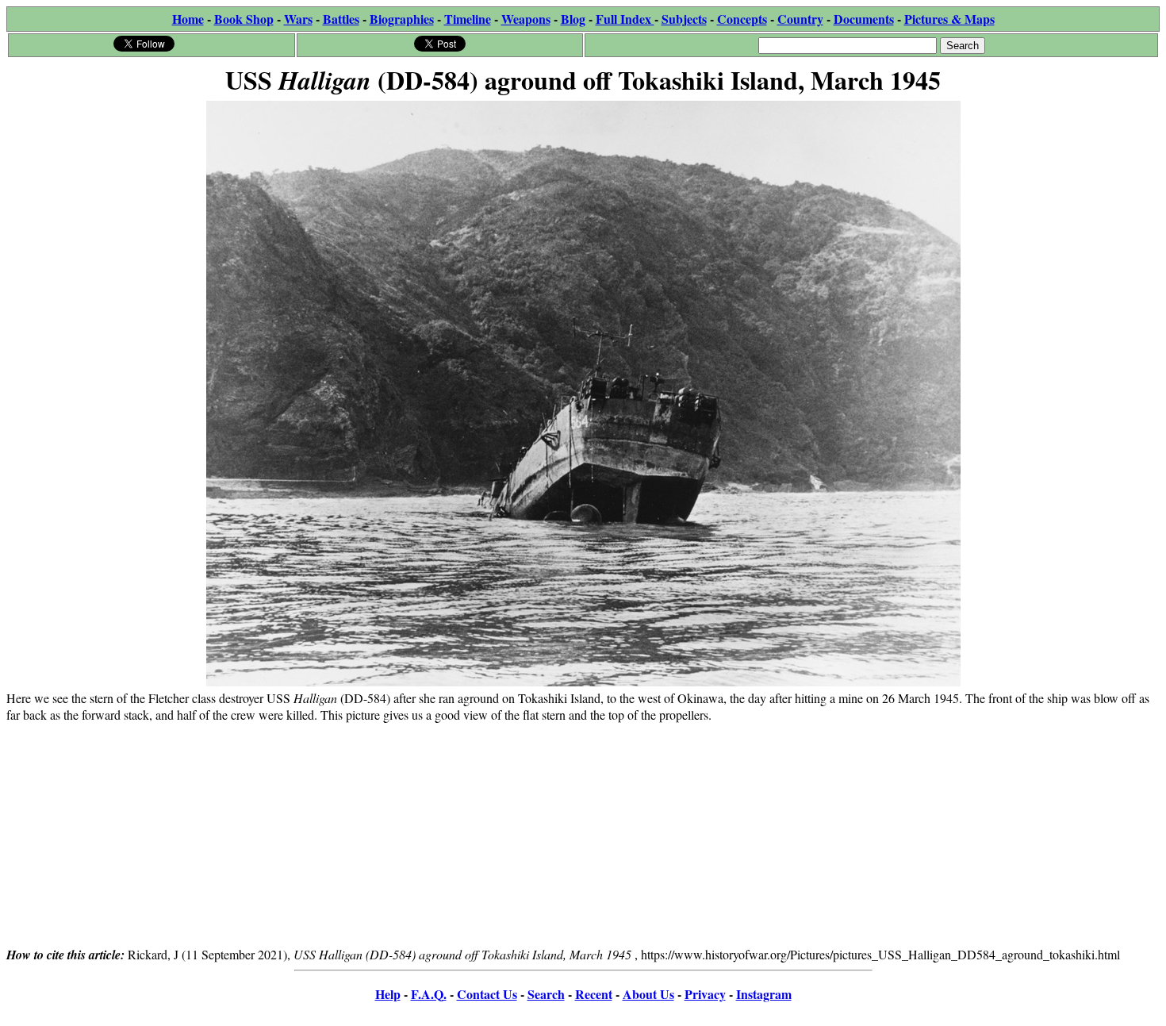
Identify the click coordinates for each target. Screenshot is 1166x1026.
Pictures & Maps (949, 19)
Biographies (402, 19)
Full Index (625, 19)
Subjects (684, 19)
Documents (864, 19)
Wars (298, 19)
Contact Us (487, 994)
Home (188, 19)
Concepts (742, 19)
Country (800, 19)
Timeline (467, 19)
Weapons (525, 19)
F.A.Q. (429, 994)
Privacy (705, 994)
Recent (593, 994)
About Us (648, 994)
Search (546, 994)
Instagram (764, 994)
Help (388, 994)
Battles (341, 19)
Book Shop (244, 19)
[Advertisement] (583, 834)
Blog (573, 19)
